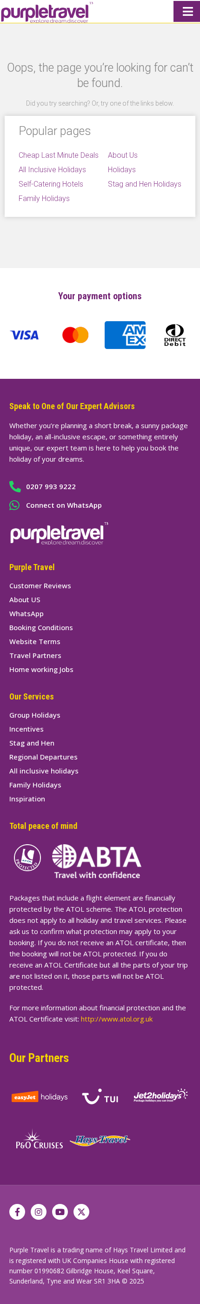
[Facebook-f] (17, 1212)
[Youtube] (60, 1212)
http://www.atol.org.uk (117, 1018)
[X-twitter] (81, 1212)
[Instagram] (39, 1212)
